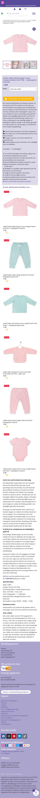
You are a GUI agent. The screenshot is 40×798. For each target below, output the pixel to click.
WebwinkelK (5, 724)
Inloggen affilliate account (9, 765)
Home (4, 20)
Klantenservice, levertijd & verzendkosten (14, 716)
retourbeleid (26, 181)
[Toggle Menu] (33, 13)
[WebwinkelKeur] (2, 2)
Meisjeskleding (11, 20)
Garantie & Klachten (7, 711)
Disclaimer (4, 707)
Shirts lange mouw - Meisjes (23, 20)
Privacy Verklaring (6, 718)
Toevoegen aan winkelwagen (20, 99)
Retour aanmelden (10, 181)
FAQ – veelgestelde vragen (10, 709)
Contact (4, 703)
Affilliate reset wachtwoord (10, 767)
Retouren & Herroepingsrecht (10, 720)
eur (10, 724)
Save (7, 192)
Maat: (5, 89)
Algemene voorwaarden (9, 701)
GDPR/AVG (4, 714)
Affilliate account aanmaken (10, 763)
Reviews (3, 722)
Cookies (3, 705)
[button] (35, 99)
